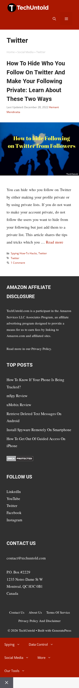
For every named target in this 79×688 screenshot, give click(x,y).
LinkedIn (14, 491)
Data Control (38, 644)
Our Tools (11, 670)
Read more (54, 242)
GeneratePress (61, 630)
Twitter (42, 253)
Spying (9, 644)
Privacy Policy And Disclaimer (39, 620)
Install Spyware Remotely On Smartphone (39, 429)
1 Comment (18, 263)
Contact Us (16, 612)
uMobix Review (19, 404)
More (41, 657)
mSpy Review (17, 395)
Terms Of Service (58, 612)
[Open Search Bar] (54, 18)
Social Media (25, 52)
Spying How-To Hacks (24, 253)
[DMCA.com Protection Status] (20, 459)
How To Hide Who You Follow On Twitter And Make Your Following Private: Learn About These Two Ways (36, 81)
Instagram (14, 519)
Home (11, 52)
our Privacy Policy (38, 348)
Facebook (14, 512)
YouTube (13, 498)
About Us (35, 612)
